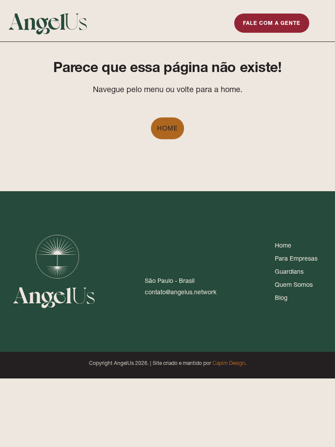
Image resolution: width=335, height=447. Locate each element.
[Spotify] (204, 255)
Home (167, 128)
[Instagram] (162, 255)
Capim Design (228, 363)
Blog (281, 298)
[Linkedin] (141, 255)
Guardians (289, 271)
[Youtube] (183, 255)
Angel (48, 20)
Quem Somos (294, 285)
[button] (219, 22)
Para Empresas (296, 258)
